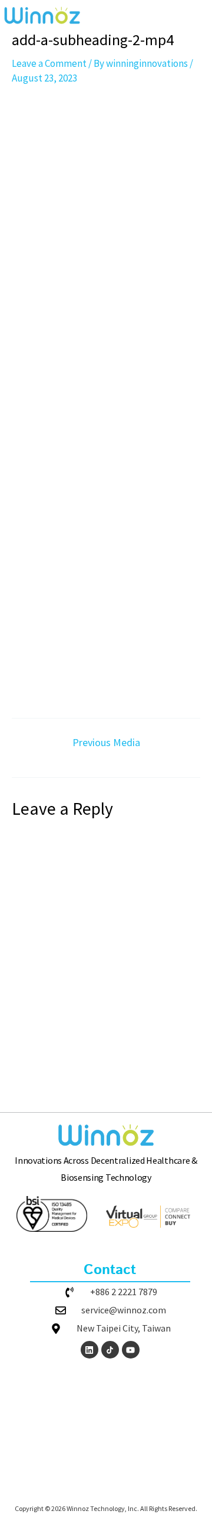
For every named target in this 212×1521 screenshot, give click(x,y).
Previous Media (106, 742)
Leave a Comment (49, 63)
